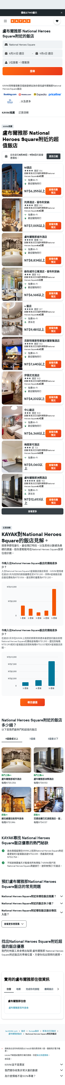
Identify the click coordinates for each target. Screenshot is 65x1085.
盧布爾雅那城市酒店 (35, 236)
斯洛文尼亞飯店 (49, 1031)
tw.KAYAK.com (11, 1031)
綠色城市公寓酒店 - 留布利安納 (41, 271)
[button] (61, 12)
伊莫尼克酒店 (31, 375)
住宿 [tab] (9, 989)
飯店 (23, 1031)
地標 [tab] (18, 989)
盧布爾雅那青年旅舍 (19, 1007)
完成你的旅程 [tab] (32, 989)
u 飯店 (28, 306)
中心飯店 (29, 409)
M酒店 (28, 167)
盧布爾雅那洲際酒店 (35, 477)
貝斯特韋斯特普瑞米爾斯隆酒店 (42, 340)
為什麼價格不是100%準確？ (20, 1076)
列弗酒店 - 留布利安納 (36, 202)
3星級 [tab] (32, 738)
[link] (32, 702)
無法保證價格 (42, 1055)
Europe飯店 (34, 1031)
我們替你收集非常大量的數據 (21, 1070)
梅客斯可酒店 (31, 444)
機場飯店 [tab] (49, 989)
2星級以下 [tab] (53, 738)
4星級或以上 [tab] (12, 738)
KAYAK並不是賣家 (14, 1064)
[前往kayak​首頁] (20, 21)
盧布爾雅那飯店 (15, 1034)
